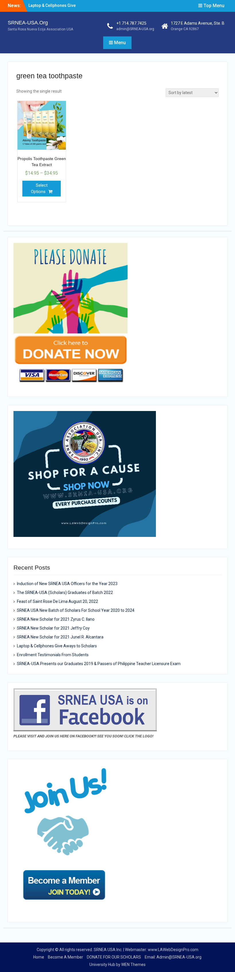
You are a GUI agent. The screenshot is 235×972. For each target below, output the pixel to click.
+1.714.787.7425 (131, 23)
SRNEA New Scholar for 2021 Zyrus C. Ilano (56, 619)
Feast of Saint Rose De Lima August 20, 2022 (57, 601)
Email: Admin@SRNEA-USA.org (173, 957)
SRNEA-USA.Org (28, 23)
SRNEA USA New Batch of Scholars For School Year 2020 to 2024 (75, 610)
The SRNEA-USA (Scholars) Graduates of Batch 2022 (65, 592)
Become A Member (65, 957)
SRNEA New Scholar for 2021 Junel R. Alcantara (60, 637)
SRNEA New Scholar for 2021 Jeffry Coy (53, 628)
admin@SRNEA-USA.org (135, 29)
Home (38, 957)
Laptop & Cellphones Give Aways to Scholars (57, 646)
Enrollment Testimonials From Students (53, 654)
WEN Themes (133, 964)
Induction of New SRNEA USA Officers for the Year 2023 (67, 583)
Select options (39, 188)
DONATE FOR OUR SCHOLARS (114, 957)
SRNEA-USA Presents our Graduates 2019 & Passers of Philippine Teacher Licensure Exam (99, 663)
